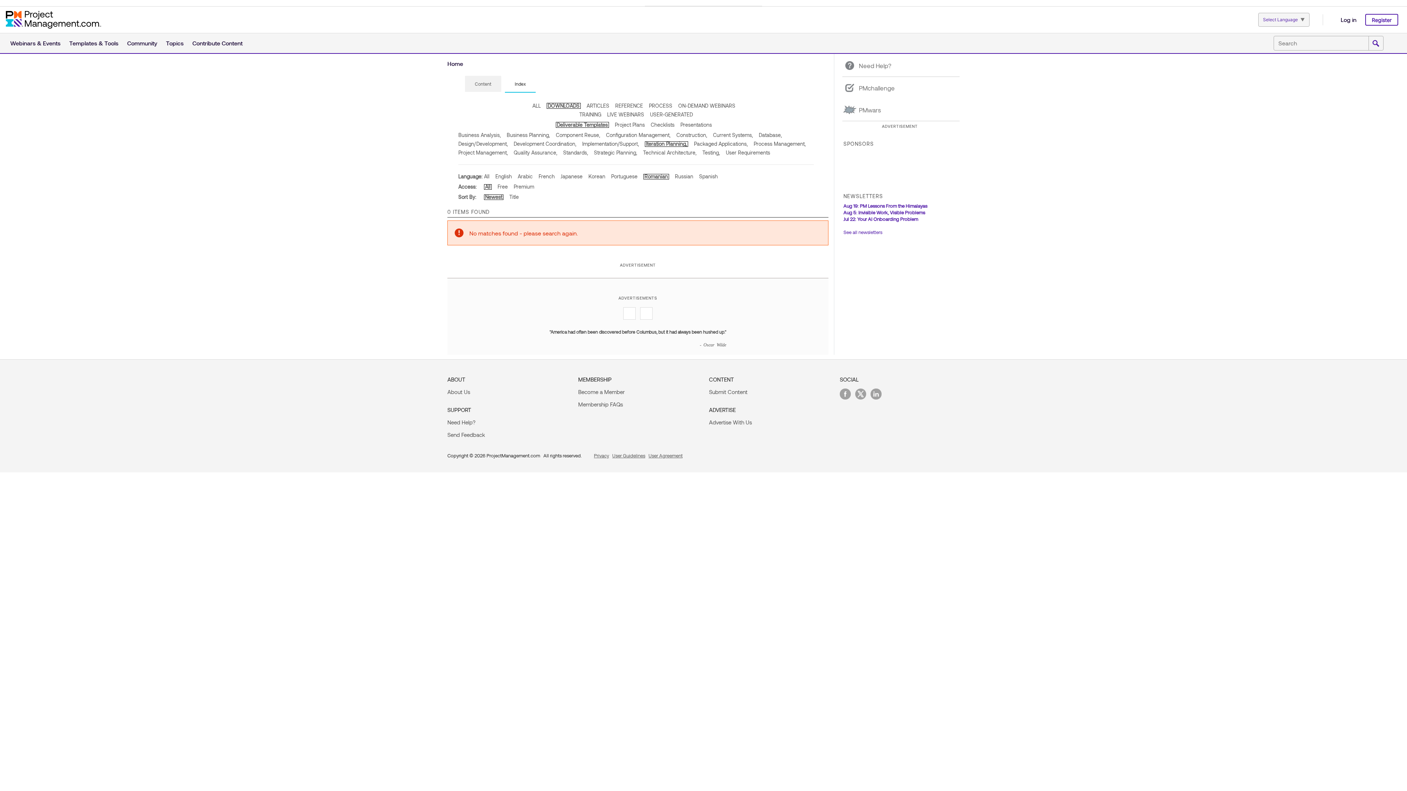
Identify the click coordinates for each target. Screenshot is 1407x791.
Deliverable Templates (582, 125)
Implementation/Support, (610, 144)
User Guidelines (628, 455)
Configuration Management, (638, 135)
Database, (770, 135)
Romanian (656, 176)
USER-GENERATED (671, 114)
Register (1382, 20)
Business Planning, (528, 135)
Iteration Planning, (666, 144)
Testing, (711, 152)
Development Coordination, (545, 144)
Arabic (525, 176)
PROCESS (660, 106)
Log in (1348, 19)
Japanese (572, 176)
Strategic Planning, (615, 152)
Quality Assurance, (535, 152)
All (487, 176)
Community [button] (142, 43)
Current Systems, (733, 135)
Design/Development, (483, 144)
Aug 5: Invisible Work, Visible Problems (884, 212)
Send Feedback (466, 434)
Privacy (601, 455)
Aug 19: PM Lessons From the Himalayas (885, 206)
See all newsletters (862, 232)
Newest (493, 197)
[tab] (483, 84)
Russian (684, 176)
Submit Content (728, 392)
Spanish (708, 176)
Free (503, 186)
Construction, (691, 135)
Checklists (663, 125)
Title (514, 197)
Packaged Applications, (721, 144)
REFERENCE (629, 106)
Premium (524, 186)
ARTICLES (598, 106)
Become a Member (601, 392)
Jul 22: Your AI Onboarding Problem (880, 219)
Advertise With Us (730, 422)
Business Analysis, (479, 135)
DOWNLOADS (564, 106)
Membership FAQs (600, 404)
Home (455, 63)
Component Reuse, (578, 135)
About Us (458, 392)
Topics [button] (175, 43)
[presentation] (483, 84)
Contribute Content (217, 43)
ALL (536, 106)
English (503, 176)
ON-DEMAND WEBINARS (706, 106)
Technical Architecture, (670, 152)
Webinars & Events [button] (35, 43)
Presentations (696, 125)
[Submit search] (1376, 43)
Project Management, (483, 152)
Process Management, (780, 144)
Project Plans (630, 125)
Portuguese (624, 176)
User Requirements (748, 152)
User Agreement (666, 455)
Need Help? (461, 422)
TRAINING (590, 114)
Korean (596, 176)
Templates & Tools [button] (93, 43)
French (547, 176)
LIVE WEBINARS (625, 114)
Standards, (575, 152)
